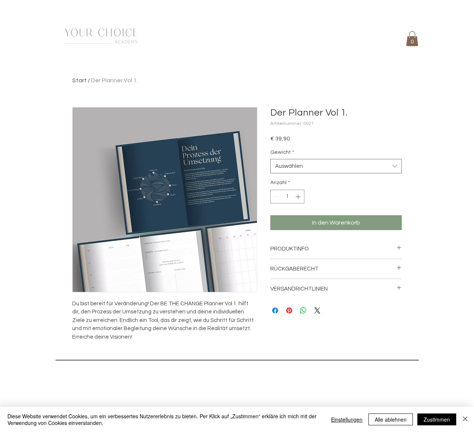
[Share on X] (317, 310)
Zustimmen (437, 419)
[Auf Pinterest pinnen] (289, 310)
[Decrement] (276, 196)
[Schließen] (465, 419)
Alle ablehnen (391, 419)
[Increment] (298, 196)
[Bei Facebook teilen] (275, 310)
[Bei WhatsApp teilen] (303, 310)
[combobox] (336, 166)
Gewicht (282, 152)
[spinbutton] (287, 196)
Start (79, 80)
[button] (412, 38)
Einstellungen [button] (347, 419)
